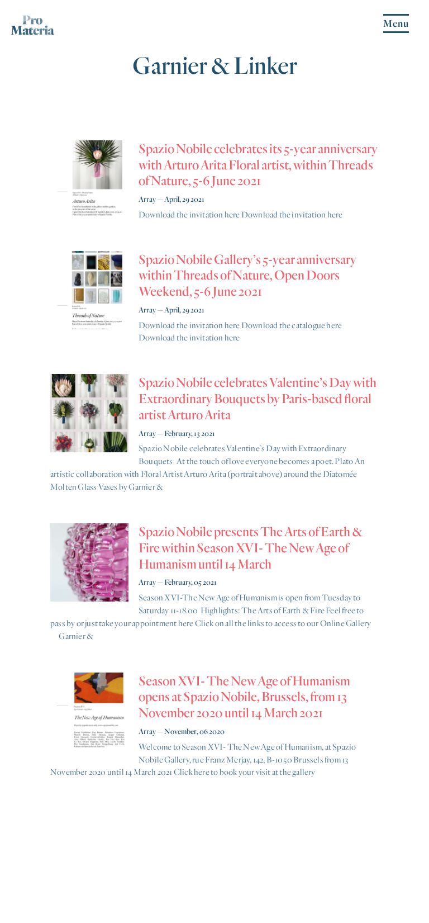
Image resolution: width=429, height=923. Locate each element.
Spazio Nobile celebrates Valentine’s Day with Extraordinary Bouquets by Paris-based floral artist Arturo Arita (257, 398)
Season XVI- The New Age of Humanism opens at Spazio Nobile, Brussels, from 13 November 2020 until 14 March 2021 (244, 697)
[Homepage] (32, 30)
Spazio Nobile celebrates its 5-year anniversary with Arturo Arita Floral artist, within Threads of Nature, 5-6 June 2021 (258, 164)
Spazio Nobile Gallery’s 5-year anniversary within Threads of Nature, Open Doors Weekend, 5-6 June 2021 (247, 275)
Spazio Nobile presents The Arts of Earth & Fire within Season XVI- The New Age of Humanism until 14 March (251, 547)
